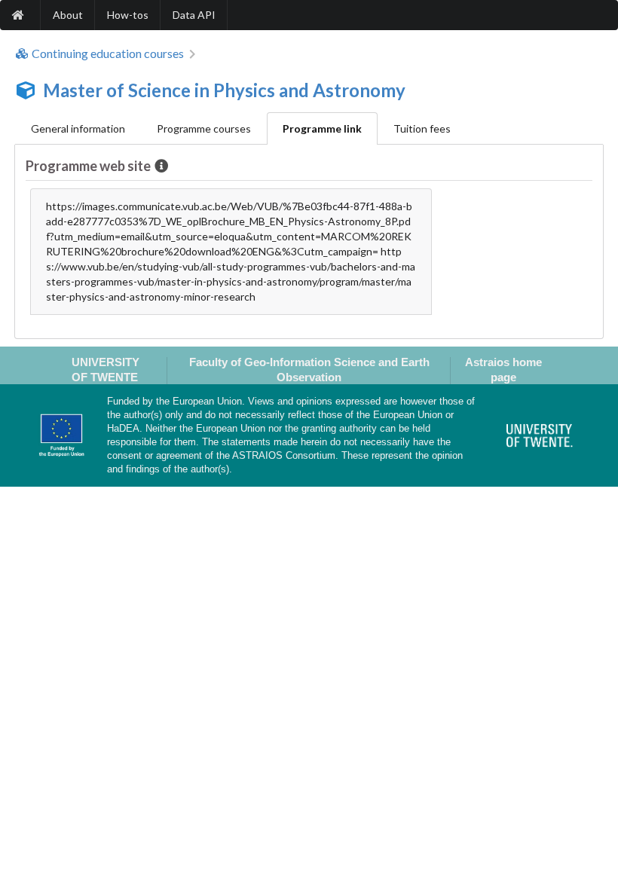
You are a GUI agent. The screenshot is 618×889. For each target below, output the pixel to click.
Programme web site (88, 165)
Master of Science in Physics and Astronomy (224, 90)
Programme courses (204, 128)
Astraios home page (503, 369)
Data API (194, 14)
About (68, 14)
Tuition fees (422, 128)
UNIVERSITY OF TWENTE (105, 369)
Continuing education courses (108, 53)
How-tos (127, 14)
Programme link (322, 128)
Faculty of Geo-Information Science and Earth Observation (309, 369)
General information (78, 128)
